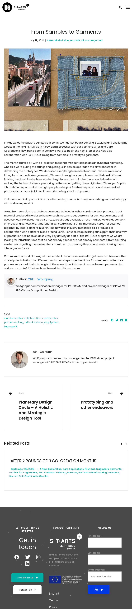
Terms (53, 600)
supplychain (51, 322)
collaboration (32, 318)
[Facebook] (112, 320)
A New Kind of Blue (58, 40)
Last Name (94, 552)
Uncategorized (93, 40)
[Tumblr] (126, 320)
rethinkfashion (33, 322)
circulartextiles (13, 318)
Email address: (96, 569)
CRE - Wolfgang (40, 279)
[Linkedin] (121, 320)
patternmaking (13, 322)
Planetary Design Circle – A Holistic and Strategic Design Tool (36, 406)
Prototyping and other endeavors (97, 401)
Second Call (77, 40)
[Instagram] (38, 557)
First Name (94, 535)
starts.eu (54, 565)
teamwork (10, 326)
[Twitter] (117, 320)
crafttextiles (50, 318)
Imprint (54, 594)
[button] (121, 443)
